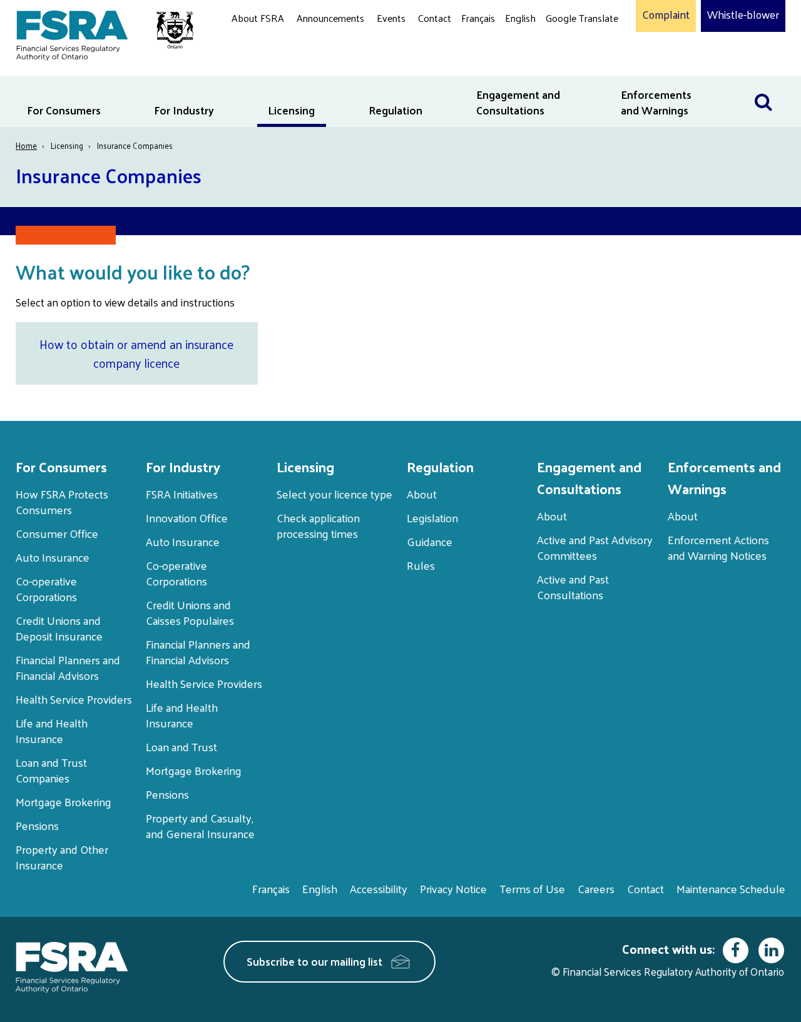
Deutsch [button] (566, 47)
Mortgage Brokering (63, 801)
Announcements (330, 18)
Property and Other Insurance (62, 857)
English (520, 18)
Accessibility (378, 888)
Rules (421, 565)
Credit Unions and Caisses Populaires (190, 612)
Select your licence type (334, 494)
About (422, 494)
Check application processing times (318, 525)
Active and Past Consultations (573, 586)
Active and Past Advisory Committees (595, 547)
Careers (596, 888)
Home (26, 145)
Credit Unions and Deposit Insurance (59, 628)
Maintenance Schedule (730, 888)
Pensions (37, 825)
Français (478, 18)
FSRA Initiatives (182, 494)
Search (769, 83)
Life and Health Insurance (52, 730)
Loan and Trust (181, 746)
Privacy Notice (453, 888)
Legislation (432, 517)
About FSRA (258, 18)
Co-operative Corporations (46, 588)
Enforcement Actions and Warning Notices (718, 547)
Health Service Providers (74, 699)
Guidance (429, 541)
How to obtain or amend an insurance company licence (136, 353)
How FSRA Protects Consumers (62, 501)
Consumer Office (57, 533)
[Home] (98, 33)
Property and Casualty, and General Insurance (200, 825)
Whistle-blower (743, 15)
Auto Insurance (52, 557)
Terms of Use (532, 888)
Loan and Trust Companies (51, 770)
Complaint (666, 15)
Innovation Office (187, 517)
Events (391, 18)
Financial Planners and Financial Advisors (68, 667)
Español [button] (566, 65)
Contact (434, 18)
